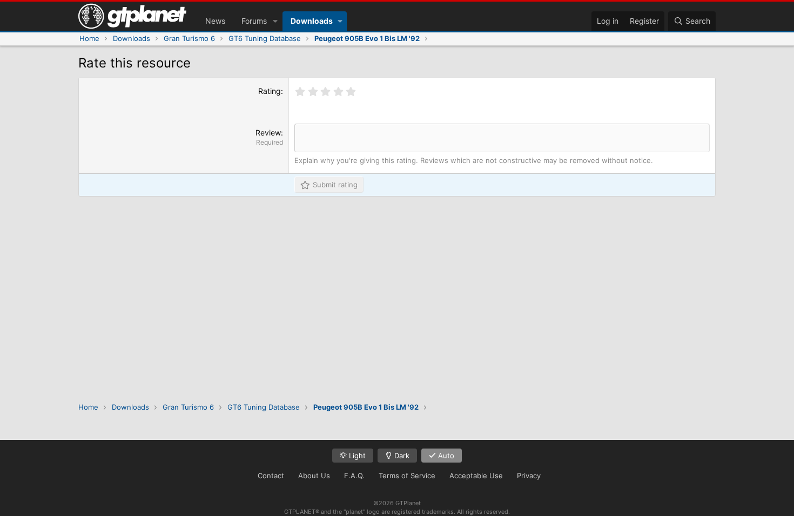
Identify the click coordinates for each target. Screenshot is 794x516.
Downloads (312, 20)
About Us (314, 475)
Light (356, 455)
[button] (275, 21)
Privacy (529, 475)
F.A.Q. (354, 475)
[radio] (300, 91)
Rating (269, 91)
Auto (445, 455)
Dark (400, 455)
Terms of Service (407, 475)
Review (268, 132)
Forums (254, 20)
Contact (271, 475)
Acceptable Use (476, 475)
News (215, 20)
